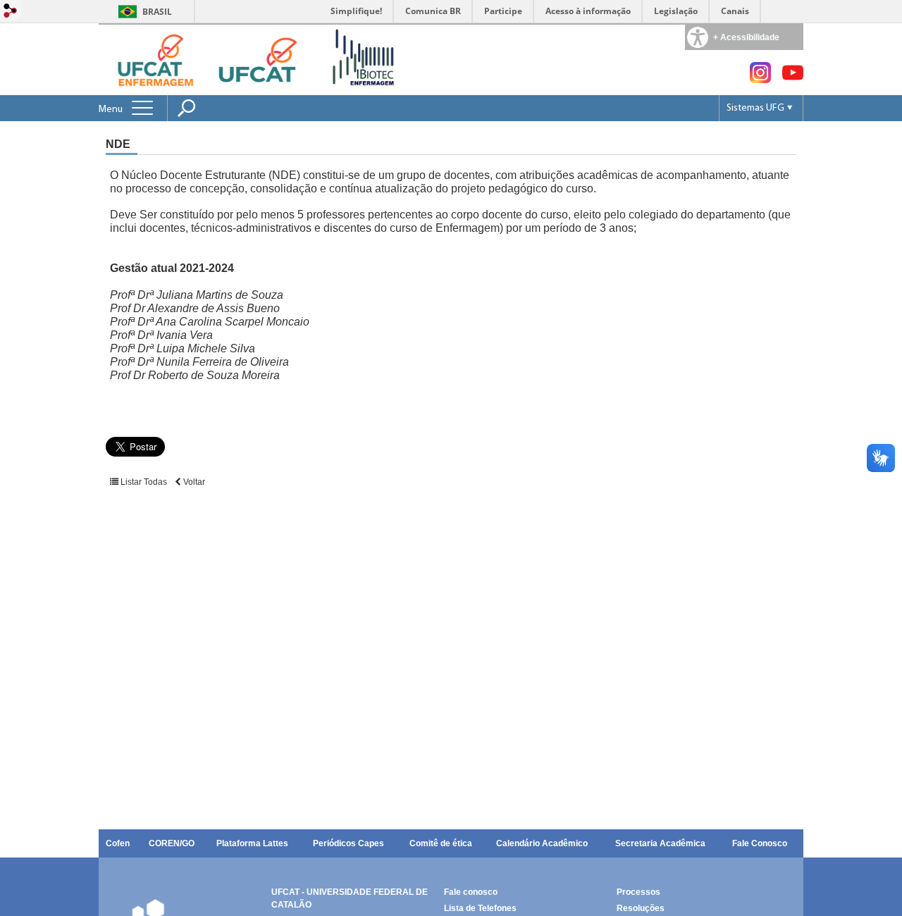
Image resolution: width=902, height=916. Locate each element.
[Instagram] (760, 79)
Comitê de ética (440, 843)
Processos (638, 892)
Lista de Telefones (480, 908)
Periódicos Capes (348, 843)
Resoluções (641, 908)
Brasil (157, 12)
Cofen (118, 843)
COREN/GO (171, 843)
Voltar (193, 482)
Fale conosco (471, 892)
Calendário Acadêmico (542, 843)
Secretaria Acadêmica (660, 843)
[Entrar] (10, 11)
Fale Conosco (759, 843)
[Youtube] (792, 79)
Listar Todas (143, 482)
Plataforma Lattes (252, 843)
